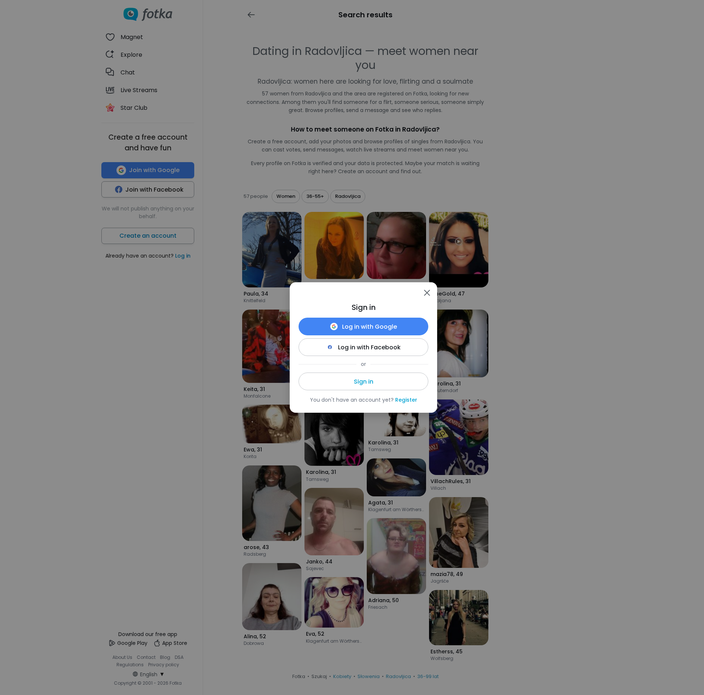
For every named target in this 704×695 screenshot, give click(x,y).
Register (406, 400)
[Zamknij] (426, 292)
